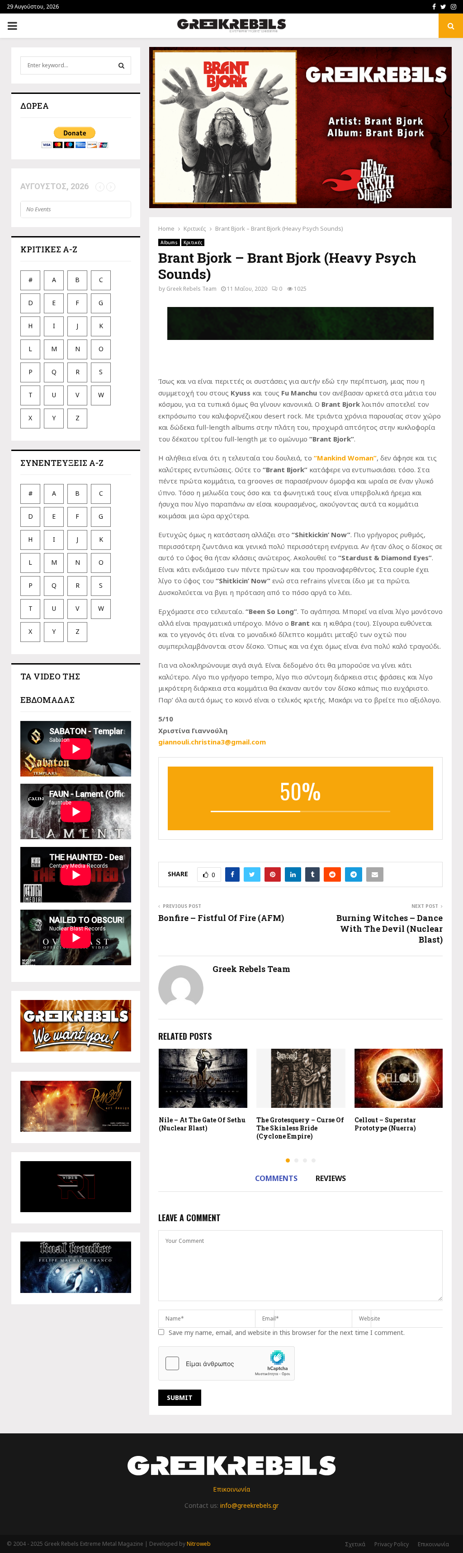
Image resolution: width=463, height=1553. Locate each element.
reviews (331, 1178)
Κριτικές (193, 242)
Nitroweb (199, 1544)
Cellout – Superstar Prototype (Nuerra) (385, 1124)
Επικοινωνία (231, 1489)
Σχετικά (355, 1544)
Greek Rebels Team (191, 289)
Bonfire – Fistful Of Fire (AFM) (221, 917)
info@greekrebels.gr (249, 1505)
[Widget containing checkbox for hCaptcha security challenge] (226, 1363)
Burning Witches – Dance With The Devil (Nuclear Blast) (389, 928)
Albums (169, 242)
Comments (276, 1178)
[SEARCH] (121, 65)
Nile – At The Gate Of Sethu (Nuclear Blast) (202, 1124)
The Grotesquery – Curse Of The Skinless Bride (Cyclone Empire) (300, 1128)
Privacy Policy (391, 1544)
